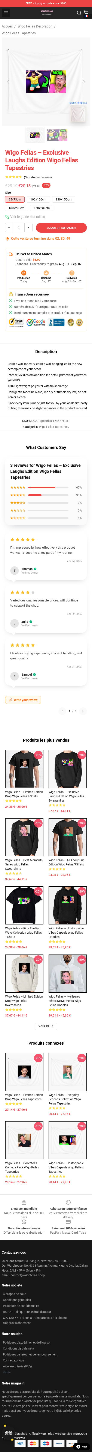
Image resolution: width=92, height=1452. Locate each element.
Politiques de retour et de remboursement (30, 1354)
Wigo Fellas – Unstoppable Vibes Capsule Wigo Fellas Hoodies (66, 933)
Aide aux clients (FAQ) (17, 1366)
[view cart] (86, 12)
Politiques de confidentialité (21, 1306)
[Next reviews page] (83, 711)
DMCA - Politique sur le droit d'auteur (27, 1312)
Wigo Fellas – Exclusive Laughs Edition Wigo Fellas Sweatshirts (66, 796)
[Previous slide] (8, 81)
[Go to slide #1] (35, 135)
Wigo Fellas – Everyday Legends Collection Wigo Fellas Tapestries (65, 1099)
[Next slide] (83, 81)
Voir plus (46, 1026)
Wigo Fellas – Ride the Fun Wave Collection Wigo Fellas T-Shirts (23, 933)
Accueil (7, 26)
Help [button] (84, 1446)
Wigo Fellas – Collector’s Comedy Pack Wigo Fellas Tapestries (22, 1167)
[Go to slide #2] (57, 135)
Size (8, 192)
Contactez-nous (13, 1360)
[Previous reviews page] (62, 711)
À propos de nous (14, 1294)
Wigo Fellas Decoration (35, 26)
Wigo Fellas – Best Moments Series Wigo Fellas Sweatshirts (24, 864)
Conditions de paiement (18, 1348)
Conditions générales (17, 1300)
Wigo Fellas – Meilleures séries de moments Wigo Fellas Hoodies (65, 1001)
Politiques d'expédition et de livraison (27, 1342)
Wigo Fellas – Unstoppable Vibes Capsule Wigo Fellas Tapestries (66, 1167)
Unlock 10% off (8, 1433)
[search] (79, 12)
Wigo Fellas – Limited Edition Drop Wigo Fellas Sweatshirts (24, 1001)
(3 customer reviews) (38, 177)
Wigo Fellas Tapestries (19, 33)
